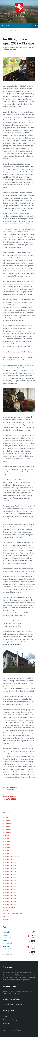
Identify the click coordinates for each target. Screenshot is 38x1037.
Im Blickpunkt (11, 50)
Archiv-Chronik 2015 (9, 901)
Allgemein (6, 835)
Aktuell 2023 (7, 820)
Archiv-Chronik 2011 (9, 889)
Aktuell (25, 48)
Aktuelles (13, 31)
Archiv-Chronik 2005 (9, 871)
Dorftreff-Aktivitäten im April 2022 (10, 798)
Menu (7, 25)
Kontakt (5, 1016)
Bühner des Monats (9, 907)
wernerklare (16, 48)
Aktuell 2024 (7, 823)
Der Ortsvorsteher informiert (12, 913)
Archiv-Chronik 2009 (9, 883)
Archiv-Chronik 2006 (9, 874)
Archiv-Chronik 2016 (9, 904)
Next (4, 794)
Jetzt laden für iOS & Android (12, 1004)
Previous (6, 785)
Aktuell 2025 (7, 826)
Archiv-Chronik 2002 (9, 862)
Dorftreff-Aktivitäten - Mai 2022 (10, 788)
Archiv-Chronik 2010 (9, 886)
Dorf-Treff (6, 916)
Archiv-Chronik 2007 (9, 877)
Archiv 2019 (6, 844)
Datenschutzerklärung (10, 1020)
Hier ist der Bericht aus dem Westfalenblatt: (17, 352)
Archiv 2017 (6, 838)
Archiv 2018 (6, 841)
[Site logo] (19, 12)
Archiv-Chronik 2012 (9, 892)
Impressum (6, 1023)
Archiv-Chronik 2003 (9, 865)
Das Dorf (5, 910)
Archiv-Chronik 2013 (9, 895)
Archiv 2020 (6, 847)
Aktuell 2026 (7, 829)
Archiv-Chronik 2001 (9, 859)
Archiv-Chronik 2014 (9, 898)
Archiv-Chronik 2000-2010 (11, 856)
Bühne (19, 15)
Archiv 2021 (6, 850)
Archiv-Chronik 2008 (9, 880)
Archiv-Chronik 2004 (9, 868)
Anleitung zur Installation (11, 999)
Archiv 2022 (6, 853)
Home (4, 31)
